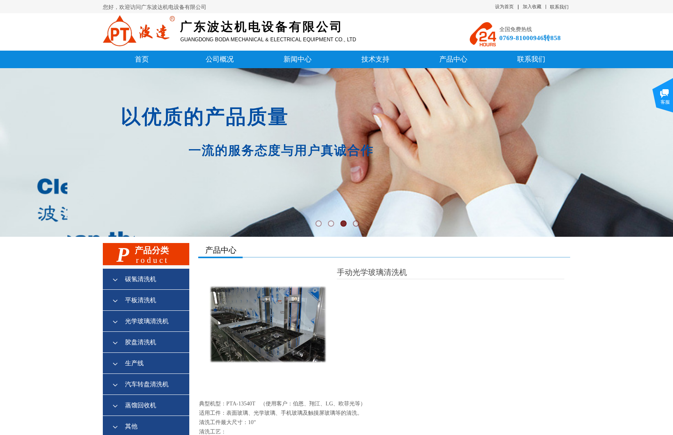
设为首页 (504, 6)
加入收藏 (532, 6)
